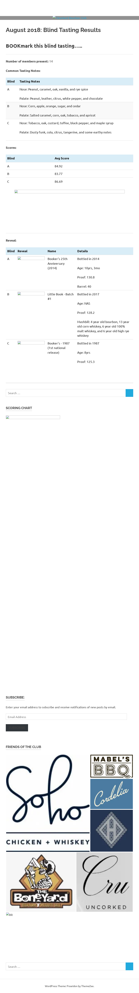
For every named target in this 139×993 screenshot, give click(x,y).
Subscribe (17, 727)
